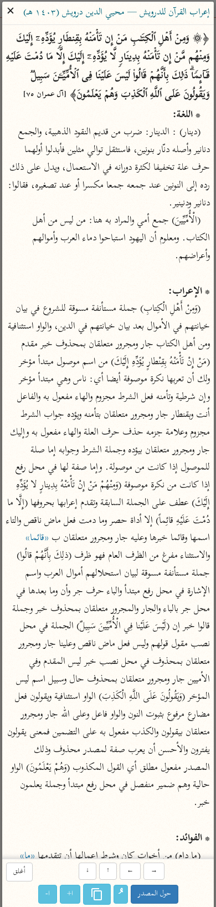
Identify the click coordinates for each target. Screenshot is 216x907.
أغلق (19, 872)
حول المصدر (154, 894)
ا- (47, 894)
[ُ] (121, 894)
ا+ (70, 894)
